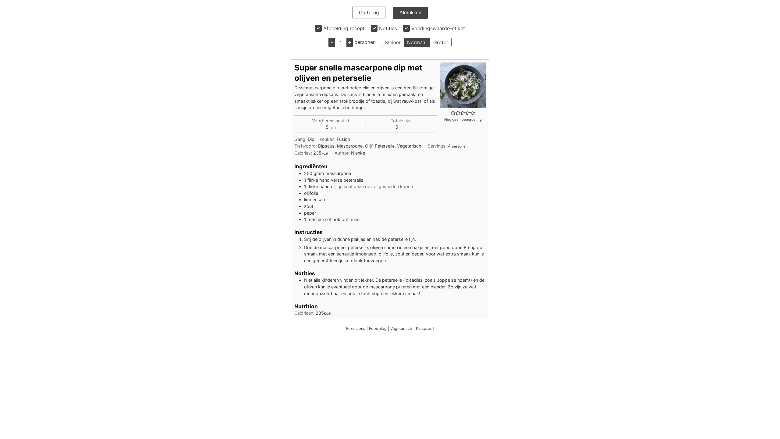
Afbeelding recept (344, 28)
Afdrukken (410, 12)
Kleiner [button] (393, 42)
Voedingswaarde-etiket (438, 28)
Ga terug (369, 12)
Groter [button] (440, 42)
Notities (388, 28)
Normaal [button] (417, 42)
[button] (453, 113)
